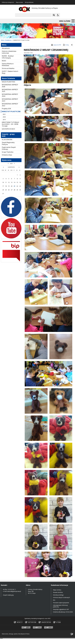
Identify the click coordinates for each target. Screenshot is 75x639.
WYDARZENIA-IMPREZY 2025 (10, 90)
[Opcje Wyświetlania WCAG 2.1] (58, 15)
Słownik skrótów (58, 592)
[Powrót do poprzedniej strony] (72, 45)
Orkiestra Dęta (7, 155)
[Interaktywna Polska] (71, 634)
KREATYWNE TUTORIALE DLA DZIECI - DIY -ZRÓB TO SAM (10, 124)
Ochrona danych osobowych (61, 597)
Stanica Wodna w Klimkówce (7, 65)
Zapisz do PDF (57, 45)
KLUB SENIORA (7, 140)
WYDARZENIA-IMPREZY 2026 (10, 86)
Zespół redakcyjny (8, 595)
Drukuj (67, 45)
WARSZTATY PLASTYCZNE (11, 111)
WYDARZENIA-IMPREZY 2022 (10, 105)
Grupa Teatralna (7, 152)
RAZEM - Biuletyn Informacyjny (8, 57)
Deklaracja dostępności (8, 2)
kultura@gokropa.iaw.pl (14, 591)
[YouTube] (11, 238)
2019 (4, 119)
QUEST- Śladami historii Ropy (10, 72)
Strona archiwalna (8, 68)
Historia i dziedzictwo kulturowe (9, 52)
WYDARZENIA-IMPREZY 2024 (10, 95)
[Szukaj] (54, 15)
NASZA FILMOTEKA (8, 82)
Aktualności (6, 48)
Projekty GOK (6, 109)
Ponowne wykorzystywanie (61, 603)
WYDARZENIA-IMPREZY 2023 (10, 100)
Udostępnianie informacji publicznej (60, 606)
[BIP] (11, 261)
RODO (4, 61)
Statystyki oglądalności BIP (61, 609)
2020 (4, 117)
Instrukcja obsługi (58, 595)
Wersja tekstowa (29, 2)
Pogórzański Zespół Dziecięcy (9, 148)
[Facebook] (11, 216)
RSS (54, 600)
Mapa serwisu (19, 2)
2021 (4, 114)
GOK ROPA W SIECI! (8, 129)
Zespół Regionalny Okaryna (8, 143)
